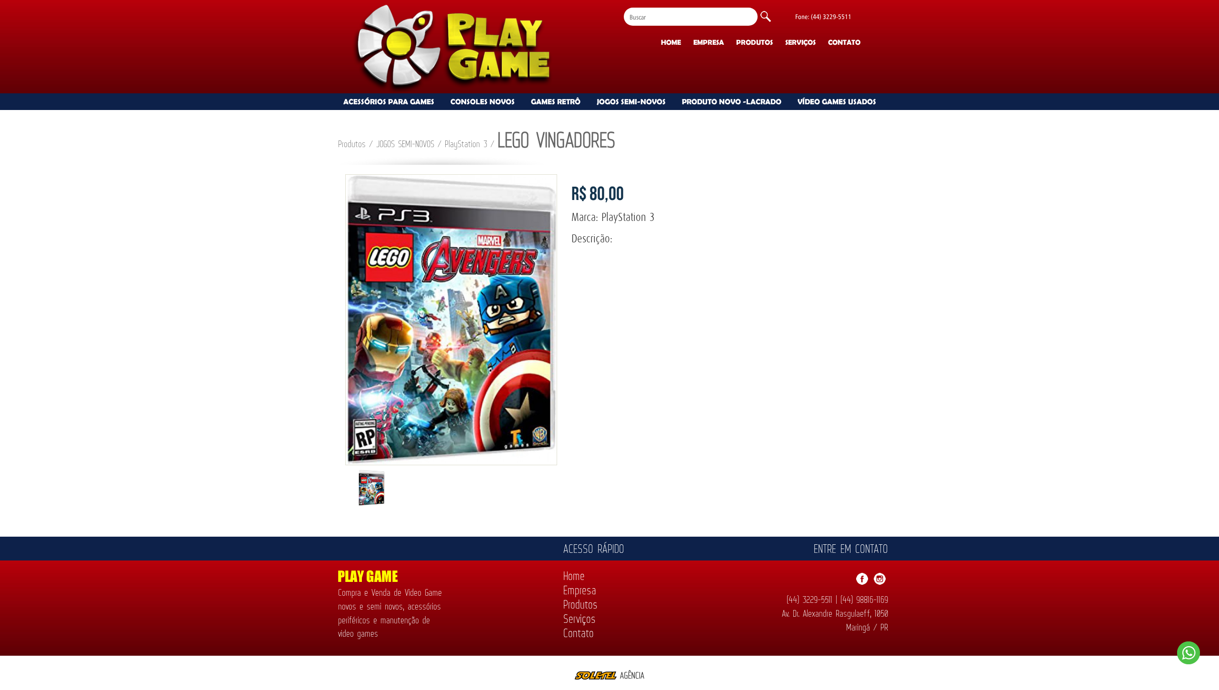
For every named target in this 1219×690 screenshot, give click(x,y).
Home (671, 42)
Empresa (708, 42)
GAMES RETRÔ (555, 101)
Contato (844, 42)
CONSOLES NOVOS (482, 101)
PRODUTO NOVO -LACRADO (731, 101)
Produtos (754, 42)
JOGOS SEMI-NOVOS (631, 101)
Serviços (800, 42)
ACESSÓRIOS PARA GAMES (388, 101)
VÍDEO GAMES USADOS (837, 101)
